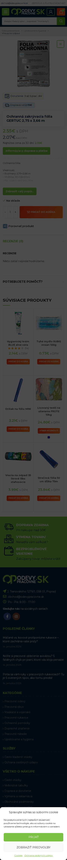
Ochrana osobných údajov (38, 855)
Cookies (18, 855)
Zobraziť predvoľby (33, 847)
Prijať (33, 837)
